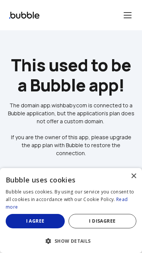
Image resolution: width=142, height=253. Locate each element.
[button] (71, 240)
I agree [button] (35, 221)
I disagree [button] (102, 221)
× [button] (133, 176)
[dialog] (71, 210)
